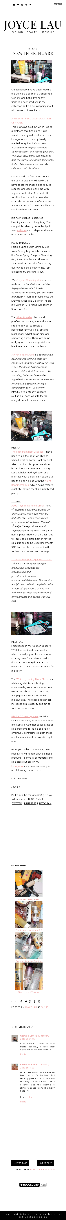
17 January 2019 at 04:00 (34, 1037)
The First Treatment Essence (27, 451)
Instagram (17, 765)
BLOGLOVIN (34, 799)
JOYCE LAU (33, 24)
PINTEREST (30, 803)
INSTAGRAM (45, 803)
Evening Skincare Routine (29, 961)
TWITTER (17, 803)
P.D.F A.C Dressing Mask (24, 716)
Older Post (46, 1163)
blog (30, 1097)
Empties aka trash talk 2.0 (29, 930)
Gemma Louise (28, 1035)
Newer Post (20, 1163)
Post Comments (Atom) (42, 1169)
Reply (23, 1054)
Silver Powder (24, 317)
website (21, 230)
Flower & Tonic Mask (22, 354)
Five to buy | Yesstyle (29, 992)
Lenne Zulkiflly (28, 1064)
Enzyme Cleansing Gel (28, 280)
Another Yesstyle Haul (29, 899)
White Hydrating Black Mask (32, 679)
